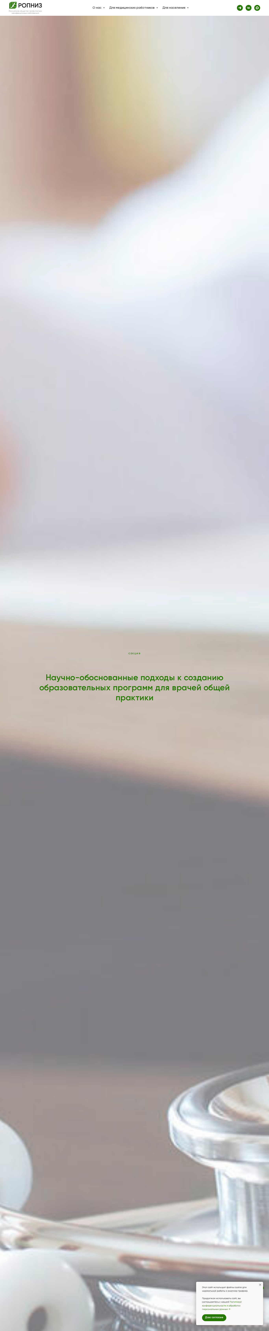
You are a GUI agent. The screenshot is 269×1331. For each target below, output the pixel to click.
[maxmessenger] (257, 8)
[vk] (248, 8)
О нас (97, 7)
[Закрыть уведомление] (260, 1285)
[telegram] (240, 8)
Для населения (174, 7)
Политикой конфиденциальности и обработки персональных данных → (222, 1306)
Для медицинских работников (132, 7)
